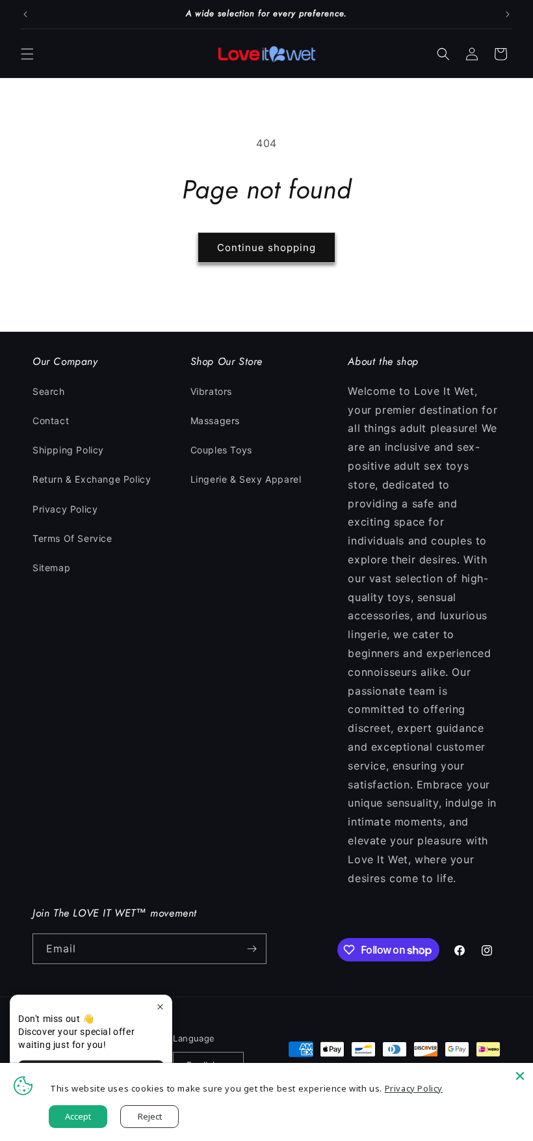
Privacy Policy (65, 509)
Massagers (215, 420)
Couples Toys (221, 449)
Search (48, 391)
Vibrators (211, 391)
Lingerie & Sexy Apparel (246, 479)
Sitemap (51, 567)
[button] (27, 54)
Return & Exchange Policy (91, 479)
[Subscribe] (251, 948)
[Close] (520, 1075)
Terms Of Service (72, 538)
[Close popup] (160, 1006)
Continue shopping (266, 247)
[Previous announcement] (25, 14)
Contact (50, 420)
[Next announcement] (507, 14)
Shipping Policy (68, 449)
